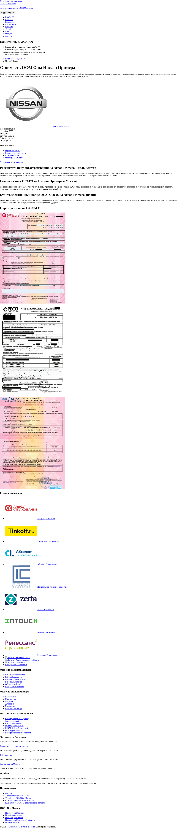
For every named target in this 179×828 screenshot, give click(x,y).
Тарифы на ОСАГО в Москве (18, 798)
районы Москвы (14, 686)
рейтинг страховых (16, 665)
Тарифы (8, 29)
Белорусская (10, 697)
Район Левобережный (15, 675)
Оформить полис (12, 151)
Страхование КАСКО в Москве (19, 800)
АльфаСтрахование (46, 518)
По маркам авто (12, 822)
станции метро (13, 708)
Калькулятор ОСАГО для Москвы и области (25, 803)
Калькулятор (11, 22)
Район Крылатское (13, 682)
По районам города (14, 815)
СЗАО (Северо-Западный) (17, 718)
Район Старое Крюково (15, 679)
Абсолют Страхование (47, 564)
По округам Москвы (14, 813)
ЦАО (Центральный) (14, 726)
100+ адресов (6, 755)
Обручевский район (14, 684)
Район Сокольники (13, 677)
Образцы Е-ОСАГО (14, 158)
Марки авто (10, 24)
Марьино (9, 701)
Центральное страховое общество (52, 587)
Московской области (18, 733)
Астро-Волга (33, 660)
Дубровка (9, 704)
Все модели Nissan (61, 126)
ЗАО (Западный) (12, 721)
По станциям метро (14, 817)
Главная (8, 59)
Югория (26, 657)
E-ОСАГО (9, 17)
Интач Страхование (46, 632)
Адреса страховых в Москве (17, 796)
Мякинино (10, 706)
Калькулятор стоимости (15, 153)
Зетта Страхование (45, 610)
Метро (8, 31)
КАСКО (9, 19)
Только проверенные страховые (14, 746)
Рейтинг (9, 27)
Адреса (8, 36)
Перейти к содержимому (11, 1)
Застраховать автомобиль (11, 162)
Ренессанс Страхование (47, 655)
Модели (19, 59)
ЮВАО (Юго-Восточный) (16, 728)
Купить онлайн (12, 155)
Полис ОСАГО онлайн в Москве (21, 827)
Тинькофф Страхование (48, 541)
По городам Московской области (20, 820)
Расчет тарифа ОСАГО (10, 764)
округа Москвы (14, 730)
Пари (22, 662)
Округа (8, 34)
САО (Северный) (13, 723)
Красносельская (12, 699)
